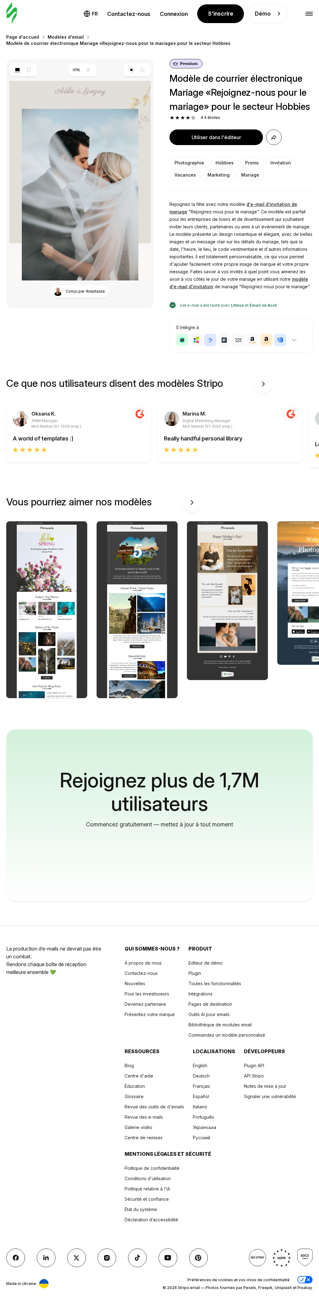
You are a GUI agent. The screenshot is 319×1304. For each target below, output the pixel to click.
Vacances (185, 175)
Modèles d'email (66, 37)
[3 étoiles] (182, 118)
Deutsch (201, 1075)
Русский (201, 1137)
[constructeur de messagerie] (11, 14)
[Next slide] (263, 384)
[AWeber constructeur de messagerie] (280, 340)
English (200, 1065)
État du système (141, 1209)
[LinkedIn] (46, 1257)
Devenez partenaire (145, 1004)
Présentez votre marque (150, 1014)
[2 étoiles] (177, 118)
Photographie (189, 162)
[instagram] (107, 1257)
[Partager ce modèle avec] (274, 137)
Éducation (135, 1086)
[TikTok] (137, 1257)
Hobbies (225, 162)
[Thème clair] (131, 70)
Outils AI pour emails (209, 1014)
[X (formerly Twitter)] (76, 1257)
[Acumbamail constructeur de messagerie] (238, 340)
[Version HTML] (77, 70)
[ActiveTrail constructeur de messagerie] (224, 340)
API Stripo (254, 1075)
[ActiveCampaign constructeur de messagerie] (210, 340)
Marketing (218, 175)
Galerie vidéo (138, 1127)
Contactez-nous (141, 973)
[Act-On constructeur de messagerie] (196, 340)
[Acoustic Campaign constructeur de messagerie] (182, 340)
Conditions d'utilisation (148, 1178)
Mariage (250, 175)
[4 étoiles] (188, 118)
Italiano (200, 1106)
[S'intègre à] (294, 340)
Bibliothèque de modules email (220, 1024)
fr (95, 14)
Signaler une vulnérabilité (270, 1096)
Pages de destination (210, 1004)
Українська (204, 1127)
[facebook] (15, 1257)
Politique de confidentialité (152, 1168)
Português (203, 1117)
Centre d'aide (139, 1075)
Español (201, 1096)
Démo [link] (263, 13)
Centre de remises (144, 1137)
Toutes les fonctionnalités (214, 983)
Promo (252, 162)
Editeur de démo (205, 963)
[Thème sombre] (143, 70)
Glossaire (134, 1096)
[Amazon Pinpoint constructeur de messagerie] (252, 340)
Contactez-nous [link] (128, 14)
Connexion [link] (174, 14)
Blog (129, 1065)
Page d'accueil (22, 37)
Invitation (280, 162)
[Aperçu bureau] (17, 70)
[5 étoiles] (193, 118)
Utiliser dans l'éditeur (216, 137)
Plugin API (254, 1065)
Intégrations (200, 993)
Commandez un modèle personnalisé (226, 1035)
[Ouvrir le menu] (309, 14)
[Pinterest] (198, 1257)
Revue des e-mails (144, 1117)
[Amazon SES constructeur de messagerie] (266, 340)
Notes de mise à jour (265, 1086)
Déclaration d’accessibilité (151, 1219)
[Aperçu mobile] (29, 70)
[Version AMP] (88, 70)
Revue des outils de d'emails (154, 1106)
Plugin (194, 973)
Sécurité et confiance (147, 1199)
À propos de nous (143, 963)
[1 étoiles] (172, 118)
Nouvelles (135, 983)
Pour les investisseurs (147, 993)
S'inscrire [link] (220, 13)
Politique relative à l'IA (147, 1188)
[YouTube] (168, 1257)
